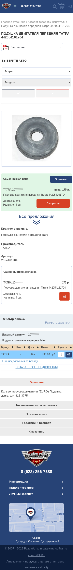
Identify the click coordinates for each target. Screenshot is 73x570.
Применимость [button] (36, 414)
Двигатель (58, 21)
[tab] (36, 382)
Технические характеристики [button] (36, 405)
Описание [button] (37, 382)
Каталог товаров (38, 21)
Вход (70, 6)
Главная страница (13, 21)
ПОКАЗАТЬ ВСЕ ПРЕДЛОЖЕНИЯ (37, 367)
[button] (54, 6)
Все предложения (36, 216)
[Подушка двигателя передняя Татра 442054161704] (36, 138)
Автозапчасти (15, 561)
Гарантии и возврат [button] (36, 422)
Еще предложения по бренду (20, 361)
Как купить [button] (36, 431)
